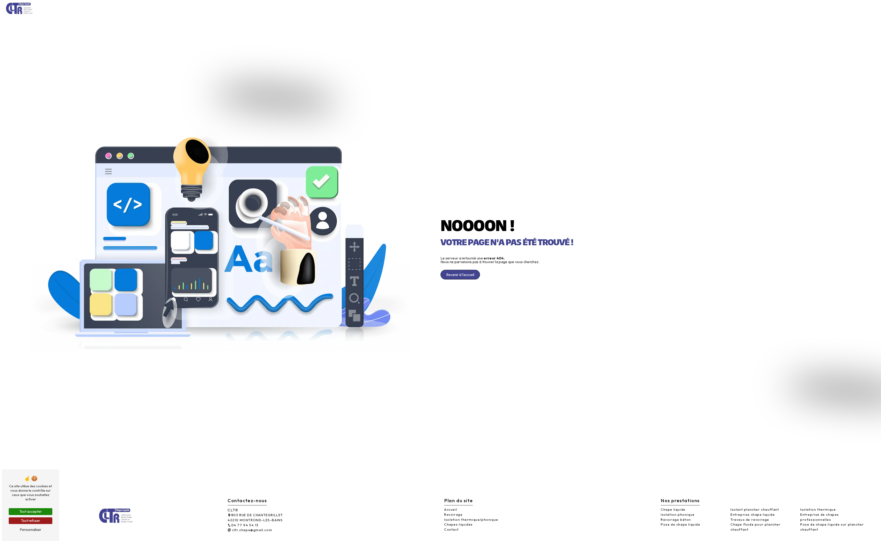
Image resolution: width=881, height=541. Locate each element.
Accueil (714, 8)
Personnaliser (30, 529)
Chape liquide (673, 509)
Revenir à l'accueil (460, 274)
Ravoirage (737, 8)
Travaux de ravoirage (749, 520)
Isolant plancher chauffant (754, 509)
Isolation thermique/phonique (783, 8)
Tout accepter (30, 511)
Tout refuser (30, 520)
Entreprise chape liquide (752, 515)
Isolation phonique (678, 515)
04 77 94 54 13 (245, 525)
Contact (864, 8)
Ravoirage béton (676, 520)
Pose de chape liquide (680, 524)
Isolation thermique (818, 509)
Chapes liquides (834, 8)
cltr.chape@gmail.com (251, 530)
